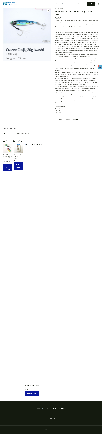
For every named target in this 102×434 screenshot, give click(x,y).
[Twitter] (54, 418)
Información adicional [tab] (9, 128)
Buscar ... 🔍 (59, 3)
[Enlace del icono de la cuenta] (98, 4)
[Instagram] (47, 418)
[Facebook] (51, 418)
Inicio (66, 4)
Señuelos (60, 8)
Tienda (73, 4)
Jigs (56, 8)
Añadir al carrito (8, 167)
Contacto (81, 4)
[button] (48, 10)
